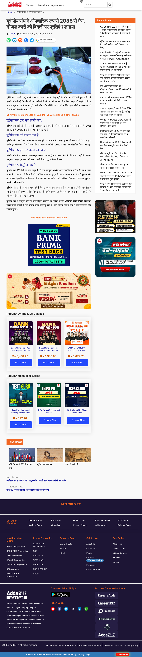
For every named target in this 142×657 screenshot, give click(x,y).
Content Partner (93, 569)
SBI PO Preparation (16, 546)
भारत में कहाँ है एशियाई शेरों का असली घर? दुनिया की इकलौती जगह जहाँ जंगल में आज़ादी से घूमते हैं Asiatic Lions (116, 55)
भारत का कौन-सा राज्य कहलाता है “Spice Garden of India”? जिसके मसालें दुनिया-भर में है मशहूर (115, 66)
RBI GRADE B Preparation (13, 575)
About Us (90, 544)
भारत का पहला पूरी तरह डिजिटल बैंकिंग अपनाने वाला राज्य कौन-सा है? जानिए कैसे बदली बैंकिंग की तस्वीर (115, 111)
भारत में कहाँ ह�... (72, 464)
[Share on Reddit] (20, 40)
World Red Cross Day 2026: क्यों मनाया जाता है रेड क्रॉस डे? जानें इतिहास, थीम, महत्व (115, 123)
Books (116, 562)
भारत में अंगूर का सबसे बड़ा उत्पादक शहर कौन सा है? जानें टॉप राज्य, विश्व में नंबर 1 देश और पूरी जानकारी (116, 187)
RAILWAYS (38, 555)
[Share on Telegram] (14, 40)
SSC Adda (55, 525)
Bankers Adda (35, 525)
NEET (62, 553)
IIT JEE (63, 548)
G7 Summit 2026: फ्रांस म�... (20, 466)
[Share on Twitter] (32, 40)
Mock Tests (118, 544)
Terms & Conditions (113, 645)
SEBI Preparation (15, 555)
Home (9, 12)
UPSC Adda (122, 520)
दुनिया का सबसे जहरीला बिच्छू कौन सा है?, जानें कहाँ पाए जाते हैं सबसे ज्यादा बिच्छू (115, 44)
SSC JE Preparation (16, 560)
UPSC (36, 574)
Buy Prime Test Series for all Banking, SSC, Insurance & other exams (43, 115)
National (30, 5)
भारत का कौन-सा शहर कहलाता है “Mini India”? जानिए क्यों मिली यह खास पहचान (116, 100)
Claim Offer (122, 654)
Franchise (91, 565)
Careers (94, 559)
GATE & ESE (66, 544)
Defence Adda (123, 525)
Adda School (101, 525)
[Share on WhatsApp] (9, 40)
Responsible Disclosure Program (61, 645)
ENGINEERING (40, 569)
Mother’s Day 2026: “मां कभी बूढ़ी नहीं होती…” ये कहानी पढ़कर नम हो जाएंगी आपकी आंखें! (115, 134)
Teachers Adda (35, 520)
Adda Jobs (56, 520)
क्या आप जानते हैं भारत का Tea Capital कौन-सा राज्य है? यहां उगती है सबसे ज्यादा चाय (115, 89)
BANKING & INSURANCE (39, 545)
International (42, 5)
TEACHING (38, 560)
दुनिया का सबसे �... (45, 464)
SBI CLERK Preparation (18, 551)
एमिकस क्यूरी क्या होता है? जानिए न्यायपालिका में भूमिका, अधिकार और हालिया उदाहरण (114, 156)
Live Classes (119, 548)
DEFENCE (38, 564)
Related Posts (15, 442)
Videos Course (120, 553)
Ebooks (116, 557)
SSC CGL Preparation (17, 564)
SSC (35, 551)
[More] (81, 1)
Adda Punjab (79, 520)
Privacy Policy (131, 645)
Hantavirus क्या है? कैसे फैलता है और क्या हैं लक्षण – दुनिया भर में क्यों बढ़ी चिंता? (116, 145)
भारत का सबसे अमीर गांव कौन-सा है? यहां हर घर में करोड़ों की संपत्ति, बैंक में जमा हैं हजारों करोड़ (115, 78)
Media (89, 553)
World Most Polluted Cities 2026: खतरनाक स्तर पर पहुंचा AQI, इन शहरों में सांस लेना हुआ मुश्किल (116, 175)
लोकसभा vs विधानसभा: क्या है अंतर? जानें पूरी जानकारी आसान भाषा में (115, 166)
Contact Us (91, 548)
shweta (12, 33)
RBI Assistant (13, 569)
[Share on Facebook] (26, 40)
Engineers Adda (102, 520)
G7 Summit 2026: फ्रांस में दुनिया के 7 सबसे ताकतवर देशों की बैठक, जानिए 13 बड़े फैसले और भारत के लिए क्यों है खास (116, 32)
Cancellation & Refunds (90, 645)
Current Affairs (80, 525)
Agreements (57, 5)
